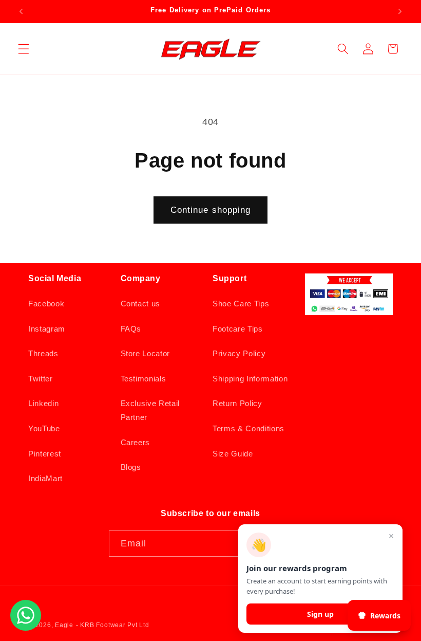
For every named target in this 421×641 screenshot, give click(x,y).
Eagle (64, 625)
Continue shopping (210, 209)
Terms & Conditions (248, 428)
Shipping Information (250, 378)
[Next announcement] (400, 11)
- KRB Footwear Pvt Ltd (112, 625)
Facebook (46, 303)
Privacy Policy (239, 353)
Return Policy (237, 403)
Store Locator (145, 353)
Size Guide (233, 453)
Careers (135, 442)
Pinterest (44, 453)
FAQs (131, 328)
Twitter (40, 378)
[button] (23, 48)
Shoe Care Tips (241, 303)
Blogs (131, 467)
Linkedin (43, 403)
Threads (43, 353)
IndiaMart (45, 478)
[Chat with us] (25, 627)
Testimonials (143, 378)
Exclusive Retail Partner (150, 410)
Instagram (46, 328)
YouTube (44, 428)
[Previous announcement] (21, 11)
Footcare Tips (238, 328)
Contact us (141, 303)
